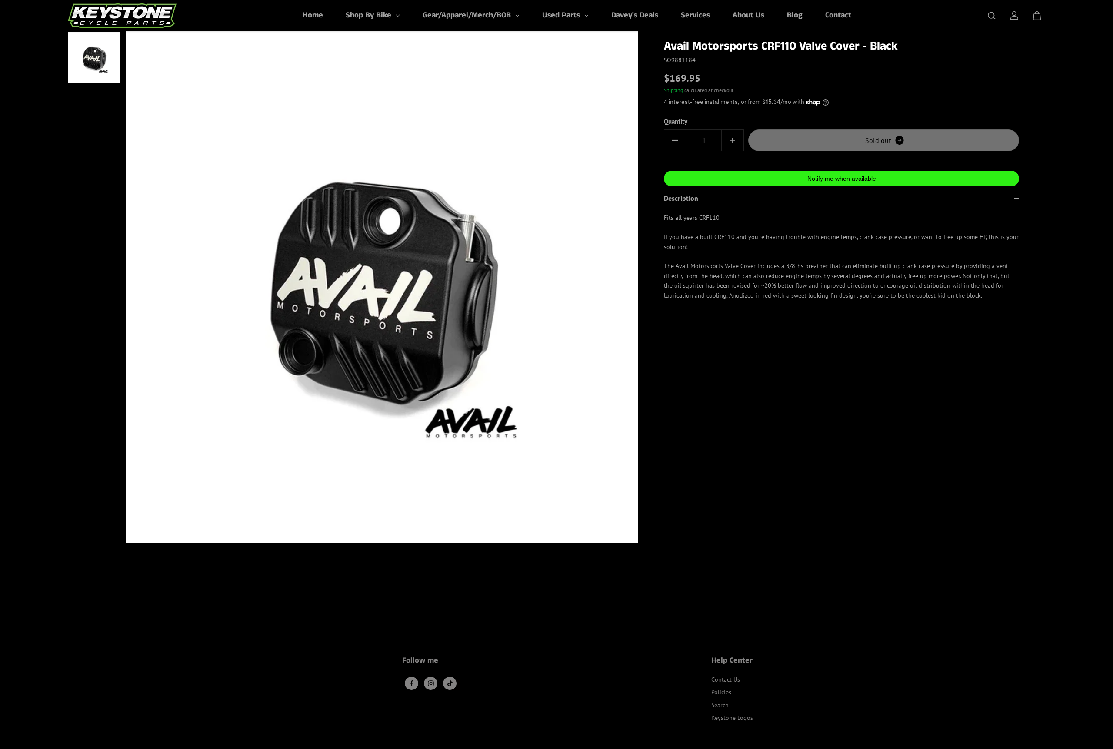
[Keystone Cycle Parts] (122, 15)
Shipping (673, 90)
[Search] (991, 15)
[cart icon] (1037, 15)
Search (720, 705)
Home (313, 15)
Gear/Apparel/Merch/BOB (468, 15)
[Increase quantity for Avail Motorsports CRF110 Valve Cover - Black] (732, 140)
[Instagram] (430, 683)
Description (681, 198)
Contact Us (725, 679)
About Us (748, 15)
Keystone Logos (732, 718)
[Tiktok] (450, 683)
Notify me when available (841, 178)
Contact (838, 15)
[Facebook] (411, 683)
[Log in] (1014, 15)
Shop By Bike (369, 15)
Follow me (420, 661)
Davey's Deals (634, 15)
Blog (795, 15)
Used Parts (562, 15)
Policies (721, 692)
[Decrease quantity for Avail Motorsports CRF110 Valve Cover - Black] (675, 140)
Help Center (732, 661)
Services (695, 15)
